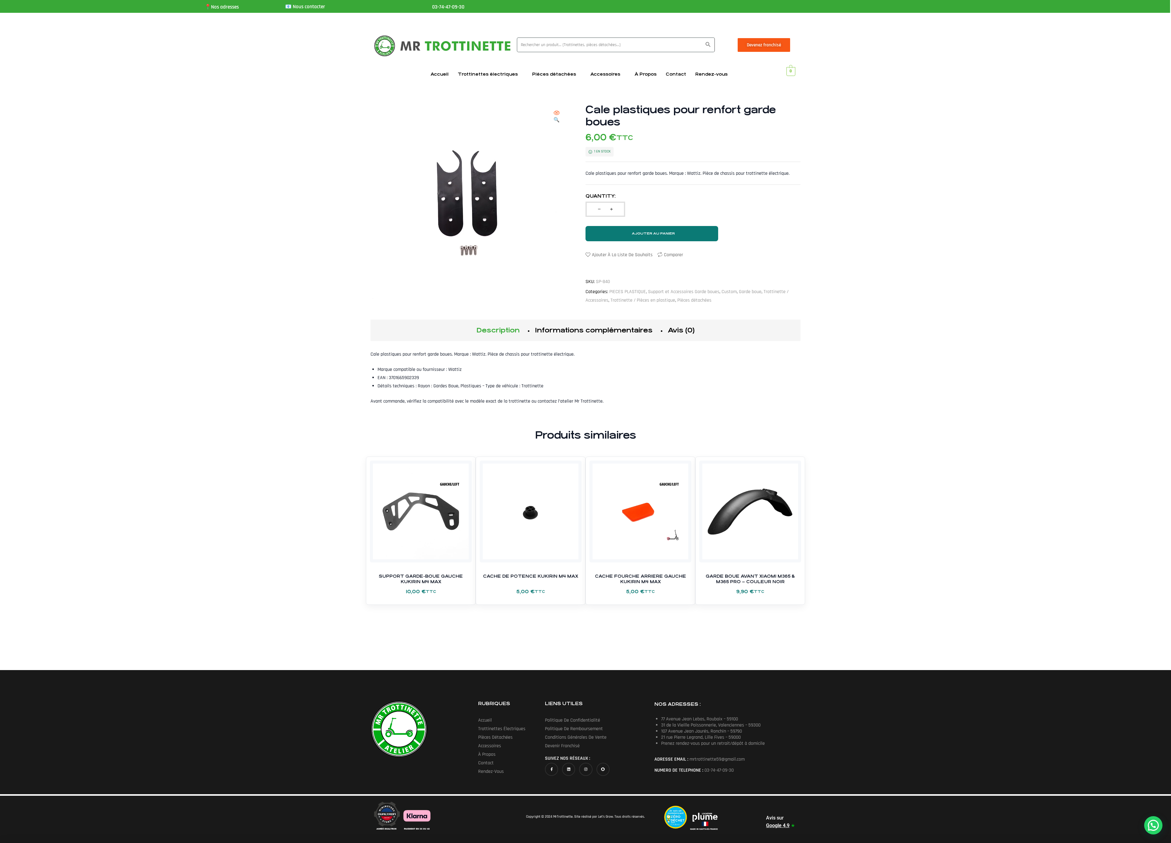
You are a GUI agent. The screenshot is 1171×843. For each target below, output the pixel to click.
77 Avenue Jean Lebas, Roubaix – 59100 (699, 719)
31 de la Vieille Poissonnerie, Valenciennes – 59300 (711, 725)
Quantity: (601, 196)
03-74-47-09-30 (448, 7)
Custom (729, 292)
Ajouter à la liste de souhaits (622, 255)
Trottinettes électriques (488, 74)
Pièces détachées (554, 74)
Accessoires (605, 74)
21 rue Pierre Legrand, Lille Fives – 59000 (701, 737)
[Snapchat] (603, 769)
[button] (556, 117)
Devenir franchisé (562, 746)
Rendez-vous (711, 74)
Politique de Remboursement (574, 729)
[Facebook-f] (551, 769)
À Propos (646, 74)
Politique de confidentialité (572, 720)
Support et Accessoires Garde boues (683, 292)
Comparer (673, 255)
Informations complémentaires (594, 330)
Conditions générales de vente (576, 737)
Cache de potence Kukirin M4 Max (530, 576)
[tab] (498, 330)
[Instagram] (585, 769)
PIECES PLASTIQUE (627, 292)
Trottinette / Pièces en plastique (643, 300)
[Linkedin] (568, 769)
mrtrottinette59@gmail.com (717, 759)
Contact (676, 74)
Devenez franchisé (764, 45)
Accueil (440, 74)
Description (498, 330)
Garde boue (750, 292)
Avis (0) (681, 330)
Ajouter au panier (653, 233)
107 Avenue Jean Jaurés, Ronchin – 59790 (701, 731)
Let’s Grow (605, 816)
